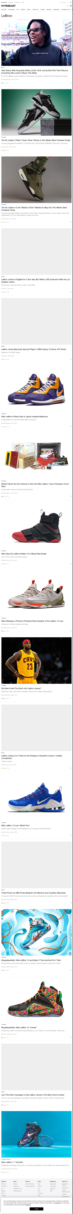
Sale (39, 1195)
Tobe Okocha (6, 1101)
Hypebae (52, 1188)
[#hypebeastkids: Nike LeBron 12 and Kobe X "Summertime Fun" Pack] (36, 932)
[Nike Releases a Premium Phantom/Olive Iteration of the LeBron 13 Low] (36, 593)
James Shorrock (7, 1168)
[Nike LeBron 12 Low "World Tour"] (36, 797)
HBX (51, 1191)
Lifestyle (35, 9)
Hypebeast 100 (18, 1188)
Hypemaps (53, 1186)
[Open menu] (71, 6)
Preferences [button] (28, 1204)
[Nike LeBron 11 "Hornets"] (36, 1134)
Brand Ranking (30, 1184)
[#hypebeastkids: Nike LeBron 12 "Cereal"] (36, 999)
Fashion (3, 9)
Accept (36, 1209)
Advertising (65, 1196)
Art (18, 9)
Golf (39, 1191)
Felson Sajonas (6, 493)
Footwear (11, 9)
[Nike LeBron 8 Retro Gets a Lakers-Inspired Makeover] (36, 388)
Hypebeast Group (65, 1184)
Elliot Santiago (6, 423)
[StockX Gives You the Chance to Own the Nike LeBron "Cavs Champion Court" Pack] (36, 456)
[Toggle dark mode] (67, 6)
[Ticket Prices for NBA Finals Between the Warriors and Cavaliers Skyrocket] (36, 865)
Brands (49, 9)
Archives (40, 1193)
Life (39, 1188)
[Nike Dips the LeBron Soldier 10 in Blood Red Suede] (36, 526)
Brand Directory (30, 1186)
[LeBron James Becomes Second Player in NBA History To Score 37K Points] (36, 321)
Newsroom (65, 1188)
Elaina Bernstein (7, 79)
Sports (3, 276)
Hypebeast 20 (17, 1191)
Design (23, 9)
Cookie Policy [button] (58, 1203)
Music (29, 9)
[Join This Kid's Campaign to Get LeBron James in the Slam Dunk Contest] (36, 1067)
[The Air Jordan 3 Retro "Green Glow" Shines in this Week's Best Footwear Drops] (36, 112)
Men (39, 1184)
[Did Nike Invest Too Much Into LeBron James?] (36, 660)
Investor (64, 1194)
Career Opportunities (66, 1191)
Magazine (56, 9)
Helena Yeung (6, 560)
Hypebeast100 (65, 9)
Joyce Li (5, 288)
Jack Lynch (5, 147)
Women (40, 1186)
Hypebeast (53, 1184)
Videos (42, 9)
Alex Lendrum (6, 764)
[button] (41, 83)
